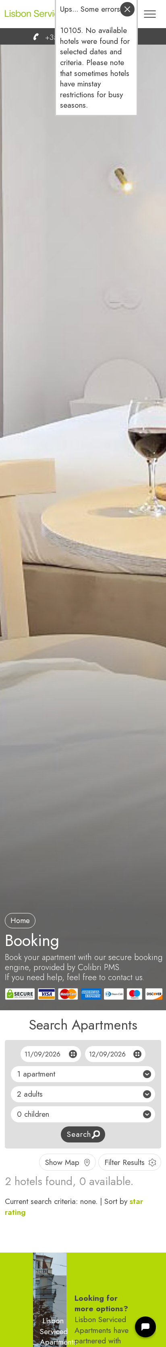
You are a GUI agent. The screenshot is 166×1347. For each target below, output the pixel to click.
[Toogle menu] (150, 10)
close (127, 9)
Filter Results (124, 1162)
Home (20, 920)
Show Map (62, 1162)
